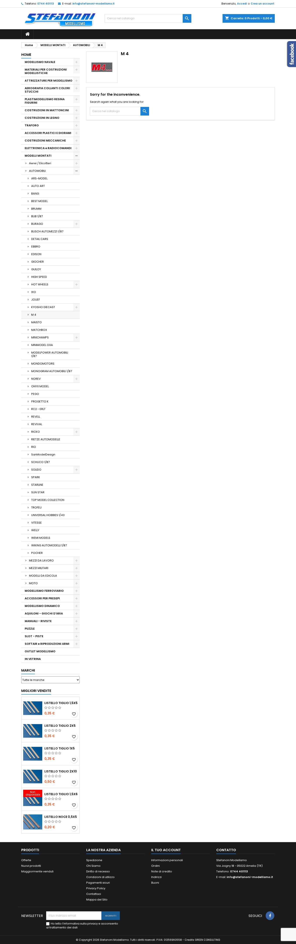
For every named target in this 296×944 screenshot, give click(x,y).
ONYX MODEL (40, 386)
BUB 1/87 (37, 216)
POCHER (37, 553)
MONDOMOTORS (42, 364)
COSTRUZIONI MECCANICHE (45, 140)
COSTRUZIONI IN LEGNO (42, 118)
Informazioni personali (167, 860)
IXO (33, 292)
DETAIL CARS (39, 239)
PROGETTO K (40, 401)
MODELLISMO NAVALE (40, 62)
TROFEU (36, 507)
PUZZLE (30, 629)
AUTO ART (38, 186)
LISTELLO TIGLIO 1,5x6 (61, 794)
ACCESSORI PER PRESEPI (42, 598)
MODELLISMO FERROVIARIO (44, 591)
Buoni (155, 883)
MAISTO (36, 322)
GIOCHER (37, 262)
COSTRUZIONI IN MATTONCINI (47, 110)
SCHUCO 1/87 (40, 462)
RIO (33, 447)
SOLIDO (36, 470)
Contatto (226, 850)
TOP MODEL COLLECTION (47, 500)
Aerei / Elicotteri (40, 163)
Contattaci (93, 894)
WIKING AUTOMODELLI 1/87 (49, 545)
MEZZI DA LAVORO (41, 560)
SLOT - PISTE (34, 636)
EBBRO (35, 246)
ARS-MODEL (39, 178)
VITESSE (36, 523)
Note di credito (161, 871)
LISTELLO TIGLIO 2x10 (60, 771)
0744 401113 (45, 3)
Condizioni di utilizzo (100, 877)
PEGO (35, 394)
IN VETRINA (33, 659)
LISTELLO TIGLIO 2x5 (60, 725)
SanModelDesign (43, 454)
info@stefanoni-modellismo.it (93, 3)
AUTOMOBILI (37, 171)
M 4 (33, 315)
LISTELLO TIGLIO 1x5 (59, 748)
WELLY (35, 530)
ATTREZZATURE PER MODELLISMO (48, 81)
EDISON (36, 254)
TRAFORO (32, 125)
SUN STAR (37, 492)
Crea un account (262, 3)
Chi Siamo (93, 866)
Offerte (26, 860)
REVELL (35, 417)
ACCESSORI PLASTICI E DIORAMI (48, 133)
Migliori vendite (36, 690)
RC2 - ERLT (38, 409)
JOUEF (35, 300)
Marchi (28, 670)
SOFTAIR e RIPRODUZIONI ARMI (47, 644)
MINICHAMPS (40, 337)
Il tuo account (166, 850)
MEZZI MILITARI (38, 568)
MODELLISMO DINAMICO (42, 606)
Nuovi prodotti (31, 866)
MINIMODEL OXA (42, 345)
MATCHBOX (39, 330)
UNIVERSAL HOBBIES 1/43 (48, 515)
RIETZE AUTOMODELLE (45, 439)
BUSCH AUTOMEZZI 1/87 (47, 231)
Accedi (242, 3)
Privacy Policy (95, 888)
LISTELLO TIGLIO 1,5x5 (61, 703)
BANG (35, 193)
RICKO (35, 432)
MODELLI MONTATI (38, 156)
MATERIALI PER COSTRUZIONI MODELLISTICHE (46, 71)
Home (26, 54)
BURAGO (37, 224)
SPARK (35, 477)
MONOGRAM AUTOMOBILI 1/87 (51, 371)
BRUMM (36, 209)
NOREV (36, 379)
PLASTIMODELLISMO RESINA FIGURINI (45, 101)
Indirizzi (156, 877)
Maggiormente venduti (37, 871)
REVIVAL (36, 424)
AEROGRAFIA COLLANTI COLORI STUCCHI (47, 90)
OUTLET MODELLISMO (40, 651)
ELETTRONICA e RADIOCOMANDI (48, 148)
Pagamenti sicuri (98, 883)
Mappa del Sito (96, 899)
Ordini (155, 866)
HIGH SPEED (39, 277)
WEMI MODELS (40, 538)
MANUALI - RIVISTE (38, 621)
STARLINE (37, 485)
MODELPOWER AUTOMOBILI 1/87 (49, 354)
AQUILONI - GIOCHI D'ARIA (44, 613)
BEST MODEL (39, 201)
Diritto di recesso (98, 871)
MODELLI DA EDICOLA (43, 576)
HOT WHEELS (39, 284)
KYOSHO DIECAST (43, 307)
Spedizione (94, 860)
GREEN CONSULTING (207, 940)
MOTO (33, 583)
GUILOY (36, 269)
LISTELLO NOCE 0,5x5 (60, 817)
